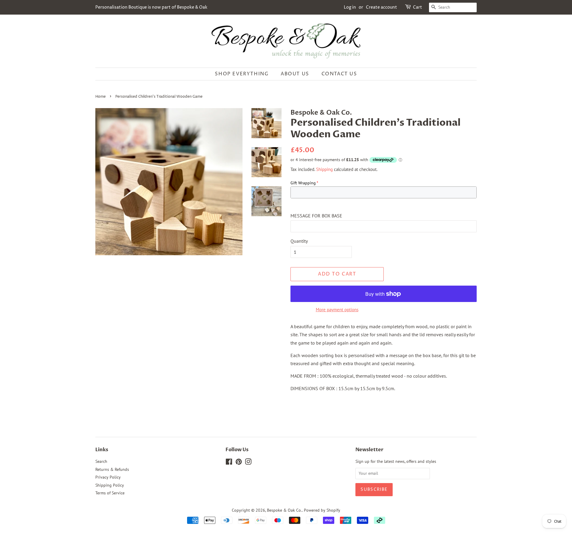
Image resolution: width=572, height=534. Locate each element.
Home (100, 96)
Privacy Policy (108, 477)
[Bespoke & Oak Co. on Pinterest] (238, 463)
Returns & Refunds (112, 469)
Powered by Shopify (322, 510)
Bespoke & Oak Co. (284, 510)
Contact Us (339, 74)
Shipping (324, 169)
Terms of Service (110, 493)
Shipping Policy (109, 485)
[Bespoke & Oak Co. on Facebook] (229, 463)
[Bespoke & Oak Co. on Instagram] (248, 463)
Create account (381, 7)
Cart (417, 7)
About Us (295, 74)
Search (101, 461)
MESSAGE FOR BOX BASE (316, 216)
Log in (350, 7)
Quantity (299, 241)
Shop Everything (241, 74)
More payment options (337, 309)
